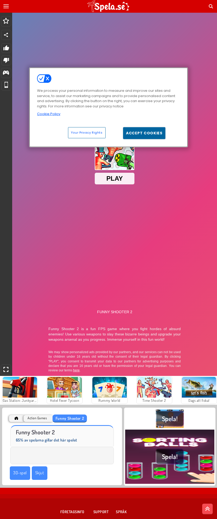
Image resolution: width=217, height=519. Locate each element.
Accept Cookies (144, 133)
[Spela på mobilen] (6, 85)
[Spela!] (169, 426)
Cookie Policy (48, 113)
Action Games (37, 418)
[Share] (6, 35)
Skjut (39, 472)
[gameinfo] (6, 73)
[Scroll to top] (207, 509)
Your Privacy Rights (87, 132)
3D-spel (19, 472)
